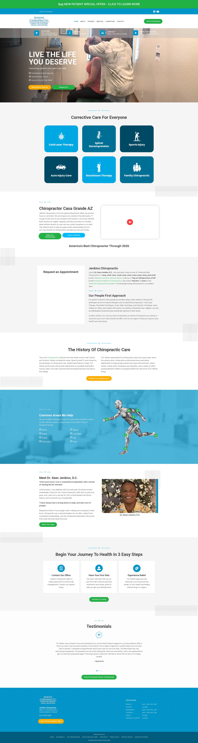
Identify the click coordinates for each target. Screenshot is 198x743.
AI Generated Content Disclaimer (99, 740)
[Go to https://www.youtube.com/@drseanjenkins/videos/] (158, 11)
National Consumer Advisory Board (108, 278)
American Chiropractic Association (102, 284)
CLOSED (145, 707)
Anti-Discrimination (73, 737)
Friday (128, 715)
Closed (145, 718)
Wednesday (130, 710)
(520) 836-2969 (45, 715)
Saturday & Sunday (133, 718)
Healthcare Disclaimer (90, 737)
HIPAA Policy (104, 737)
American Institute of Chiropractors (108, 281)
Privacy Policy (114, 737)
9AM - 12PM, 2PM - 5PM (149, 704)
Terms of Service (127, 737)
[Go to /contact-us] (61, 577)
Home (76, 21)
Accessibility (60, 737)
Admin (52, 737)
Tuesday (129, 707)
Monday (129, 704)
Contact (120, 21)
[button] (130, 222)
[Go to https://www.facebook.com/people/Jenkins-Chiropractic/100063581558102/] (154, 11)
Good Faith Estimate (141, 737)
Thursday (129, 712)
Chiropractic (53, 358)
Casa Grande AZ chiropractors (54, 230)
